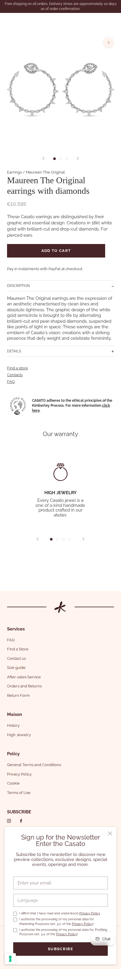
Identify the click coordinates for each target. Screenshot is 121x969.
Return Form (18, 695)
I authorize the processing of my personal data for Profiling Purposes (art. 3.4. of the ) (63, 932)
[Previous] (43, 158)
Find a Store (17, 649)
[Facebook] (21, 820)
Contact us (16, 658)
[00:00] (60, 88)
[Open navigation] (8, 20)
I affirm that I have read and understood (59, 913)
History (13, 725)
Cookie (13, 783)
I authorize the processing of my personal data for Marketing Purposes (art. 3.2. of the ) (56, 921)
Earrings (14, 172)
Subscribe (60, 949)
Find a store (17, 368)
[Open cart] (113, 20)
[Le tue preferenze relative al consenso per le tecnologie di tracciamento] (10, 958)
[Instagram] (9, 820)
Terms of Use (19, 792)
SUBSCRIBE (19, 812)
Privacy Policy (89, 913)
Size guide (16, 667)
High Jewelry (19, 735)
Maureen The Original (45, 172)
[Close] (110, 833)
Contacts (15, 375)
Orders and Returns (24, 686)
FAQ (11, 381)
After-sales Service (24, 677)
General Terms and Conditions (34, 765)
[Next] (78, 158)
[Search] (102, 21)
